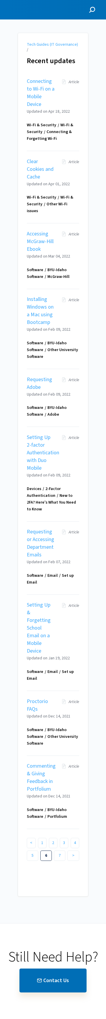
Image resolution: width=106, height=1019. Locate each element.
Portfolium (57, 817)
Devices (34, 489)
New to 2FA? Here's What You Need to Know (51, 502)
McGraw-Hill (58, 277)
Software (35, 270)
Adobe (53, 414)
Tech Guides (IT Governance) (52, 44)
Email (52, 576)
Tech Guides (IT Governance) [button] (22, 7)
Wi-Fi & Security (41, 125)
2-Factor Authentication (44, 492)
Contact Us (56, 980)
